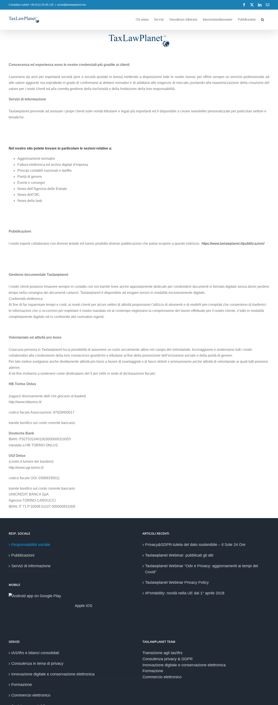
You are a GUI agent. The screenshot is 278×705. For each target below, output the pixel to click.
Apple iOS (83, 606)
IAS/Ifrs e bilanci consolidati (35, 653)
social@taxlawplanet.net (71, 4)
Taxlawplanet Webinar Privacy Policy (177, 582)
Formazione (21, 684)
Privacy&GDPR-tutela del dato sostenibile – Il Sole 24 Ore (195, 544)
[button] (262, 19)
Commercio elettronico (30, 695)
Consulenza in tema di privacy (37, 663)
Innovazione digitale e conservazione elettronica (52, 674)
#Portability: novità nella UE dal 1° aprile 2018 (184, 593)
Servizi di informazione (31, 566)
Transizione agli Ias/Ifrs (162, 653)
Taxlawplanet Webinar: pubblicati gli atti (179, 555)
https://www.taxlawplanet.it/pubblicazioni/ (233, 243)
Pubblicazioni (22, 555)
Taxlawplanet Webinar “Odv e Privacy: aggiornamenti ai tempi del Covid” (201, 569)
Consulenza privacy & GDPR (167, 659)
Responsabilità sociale (30, 544)
